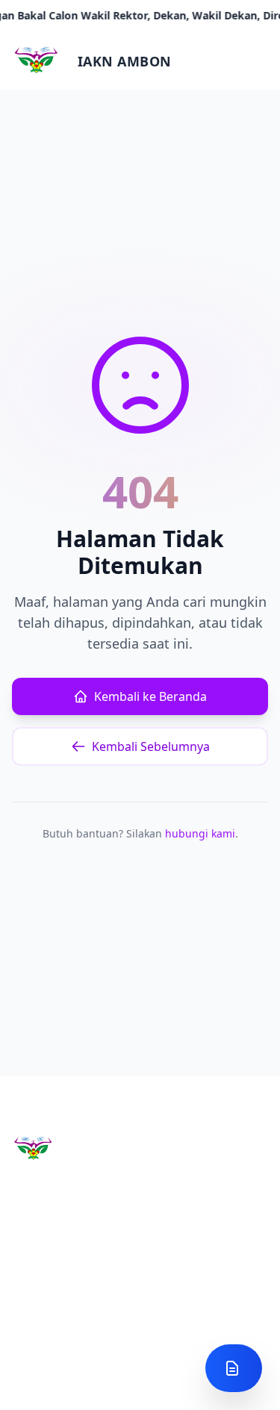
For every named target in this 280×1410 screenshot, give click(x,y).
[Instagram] (25, 1303)
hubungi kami (200, 833)
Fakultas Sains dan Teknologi (196, 1388)
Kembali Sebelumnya (151, 746)
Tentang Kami (46, 1380)
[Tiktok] (132, 1303)
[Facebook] (97, 1303)
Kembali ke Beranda (150, 696)
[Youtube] (61, 1303)
